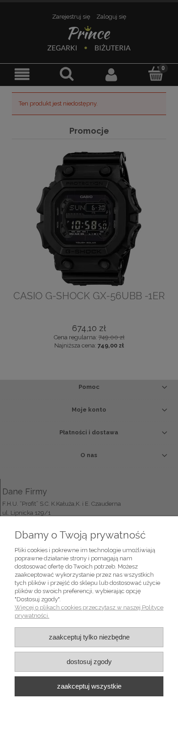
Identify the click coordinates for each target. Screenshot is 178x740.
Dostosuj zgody (89, 661)
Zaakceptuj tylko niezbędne (89, 637)
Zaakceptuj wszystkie (89, 686)
